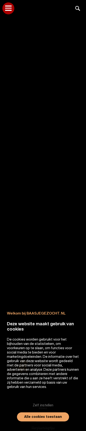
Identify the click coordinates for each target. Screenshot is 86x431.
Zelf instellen (43, 405)
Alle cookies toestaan (43, 416)
